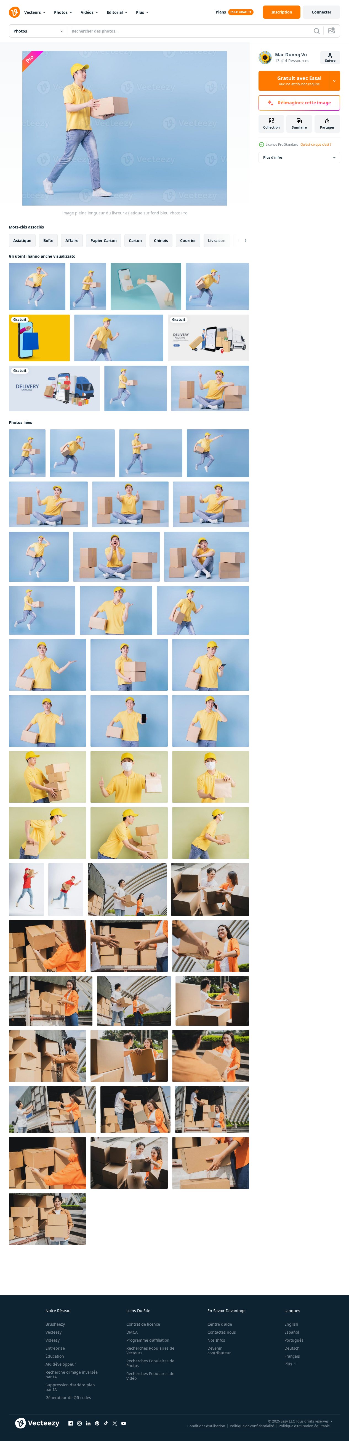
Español (291, 1332)
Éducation (55, 1356)
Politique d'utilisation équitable (304, 1425)
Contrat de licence (143, 1324)
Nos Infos (216, 1340)
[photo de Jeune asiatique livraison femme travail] (47, 946)
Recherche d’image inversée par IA (72, 1374)
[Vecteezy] (14, 12)
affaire (71, 240)
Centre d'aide (219, 1324)
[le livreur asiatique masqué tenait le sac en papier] (210, 777)
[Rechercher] (316, 31)
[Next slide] (241, 240)
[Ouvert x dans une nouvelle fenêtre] (115, 1423)
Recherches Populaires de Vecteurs (150, 1350)
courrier (188, 240)
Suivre (330, 60)
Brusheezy (55, 1324)
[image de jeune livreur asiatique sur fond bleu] (118, 338)
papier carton (103, 240)
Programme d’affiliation (147, 1340)
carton (135, 240)
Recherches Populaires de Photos (150, 1363)
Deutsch (292, 1348)
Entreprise (55, 1348)
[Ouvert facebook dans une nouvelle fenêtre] (70, 1423)
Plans (221, 12)
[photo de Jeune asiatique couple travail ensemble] (127, 889)
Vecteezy (54, 1332)
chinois (161, 240)
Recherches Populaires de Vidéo (150, 1376)
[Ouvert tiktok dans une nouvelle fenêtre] (106, 1423)
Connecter (321, 12)
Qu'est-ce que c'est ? (315, 144)
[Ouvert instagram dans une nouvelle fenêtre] (79, 1423)
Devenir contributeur (219, 1350)
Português (293, 1340)
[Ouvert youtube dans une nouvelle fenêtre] (123, 1423)
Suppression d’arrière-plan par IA (70, 1387)
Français (292, 1356)
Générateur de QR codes (68, 1397)
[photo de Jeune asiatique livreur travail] (47, 1056)
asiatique (22, 240)
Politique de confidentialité (252, 1425)
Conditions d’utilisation (206, 1425)
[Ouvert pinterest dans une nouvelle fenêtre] (97, 1423)
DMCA (132, 1332)
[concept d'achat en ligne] (39, 338)
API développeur (61, 1364)
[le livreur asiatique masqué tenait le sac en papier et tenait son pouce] (129, 777)
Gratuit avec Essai (299, 81)
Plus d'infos (273, 157)
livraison (216, 240)
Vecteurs (32, 12)
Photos (61, 12)
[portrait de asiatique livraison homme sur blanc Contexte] (26, 889)
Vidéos (87, 12)
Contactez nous (221, 1332)
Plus (140, 12)
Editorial (115, 12)
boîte (48, 240)
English (291, 1324)
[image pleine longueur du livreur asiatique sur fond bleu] (37, 286)
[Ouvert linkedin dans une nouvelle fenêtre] (88, 1423)
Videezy (53, 1340)
